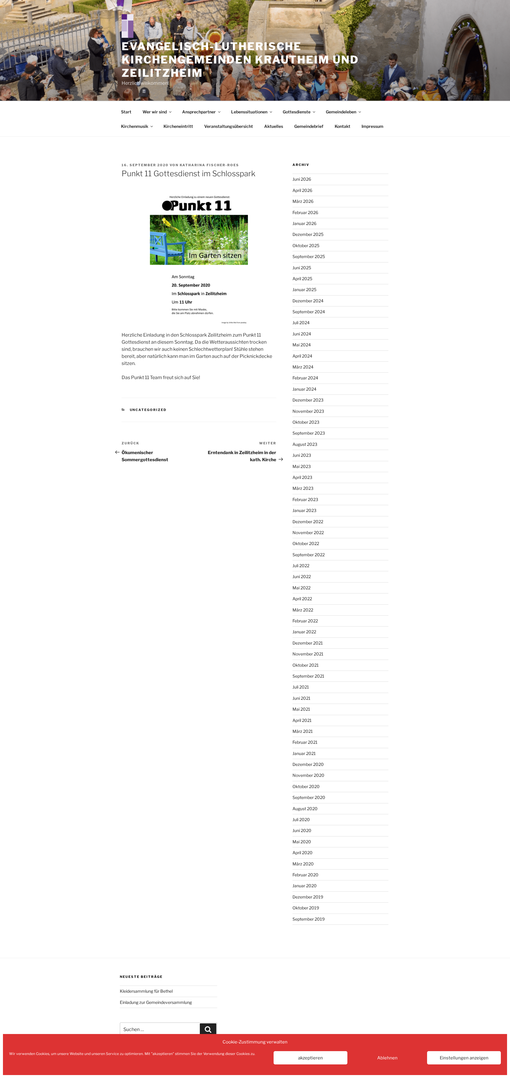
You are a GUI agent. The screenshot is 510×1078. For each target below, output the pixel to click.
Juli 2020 (301, 819)
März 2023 (302, 488)
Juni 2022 (301, 576)
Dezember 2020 (308, 764)
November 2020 (308, 775)
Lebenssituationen (249, 111)
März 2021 (302, 731)
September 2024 (308, 311)
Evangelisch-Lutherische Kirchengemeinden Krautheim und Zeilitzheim (240, 59)
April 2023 (302, 477)
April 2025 (302, 278)
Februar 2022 (305, 620)
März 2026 (302, 201)
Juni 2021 (301, 698)
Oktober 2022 (305, 543)
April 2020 (302, 852)
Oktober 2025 (305, 245)
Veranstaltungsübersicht (228, 126)
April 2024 (302, 355)
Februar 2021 (305, 742)
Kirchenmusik (134, 126)
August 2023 (304, 444)
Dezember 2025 (307, 234)
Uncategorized (148, 410)
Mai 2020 (301, 841)
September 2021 (308, 676)
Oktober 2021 (305, 665)
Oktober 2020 (306, 786)
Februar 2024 (305, 377)
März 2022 (302, 609)
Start (126, 111)
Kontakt (342, 126)
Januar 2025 (304, 289)
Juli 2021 (300, 686)
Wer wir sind (155, 111)
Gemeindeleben (341, 111)
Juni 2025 (301, 267)
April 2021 (302, 720)
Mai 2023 (301, 466)
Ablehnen (387, 1058)
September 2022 (308, 554)
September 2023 (308, 433)
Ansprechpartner (199, 111)
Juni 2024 (301, 333)
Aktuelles (273, 126)
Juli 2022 (300, 565)
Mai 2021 (301, 709)
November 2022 (308, 532)
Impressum (372, 126)
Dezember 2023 (307, 399)
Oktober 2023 (305, 422)
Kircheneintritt (178, 126)
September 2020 (308, 797)
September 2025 (308, 256)
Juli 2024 (301, 322)
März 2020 (303, 863)
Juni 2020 (301, 830)
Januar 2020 (304, 885)
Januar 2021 (304, 753)
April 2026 (302, 190)
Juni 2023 (301, 455)
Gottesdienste (296, 111)
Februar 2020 (305, 874)
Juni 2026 (301, 179)
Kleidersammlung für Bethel (146, 991)
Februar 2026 (305, 212)
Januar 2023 (304, 510)
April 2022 (302, 598)
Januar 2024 (304, 389)
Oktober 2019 (305, 907)
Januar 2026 (304, 223)
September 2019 (308, 919)
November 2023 (308, 411)
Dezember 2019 (307, 896)
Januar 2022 (304, 631)
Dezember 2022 (307, 521)
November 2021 (307, 653)
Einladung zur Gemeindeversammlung (156, 1002)
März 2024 (302, 366)
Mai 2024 (301, 344)
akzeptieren (310, 1058)
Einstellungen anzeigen (464, 1058)
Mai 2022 (301, 587)
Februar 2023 (305, 499)
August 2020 (305, 808)
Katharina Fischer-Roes (209, 165)
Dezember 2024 (307, 300)
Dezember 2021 (307, 642)
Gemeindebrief (308, 126)
